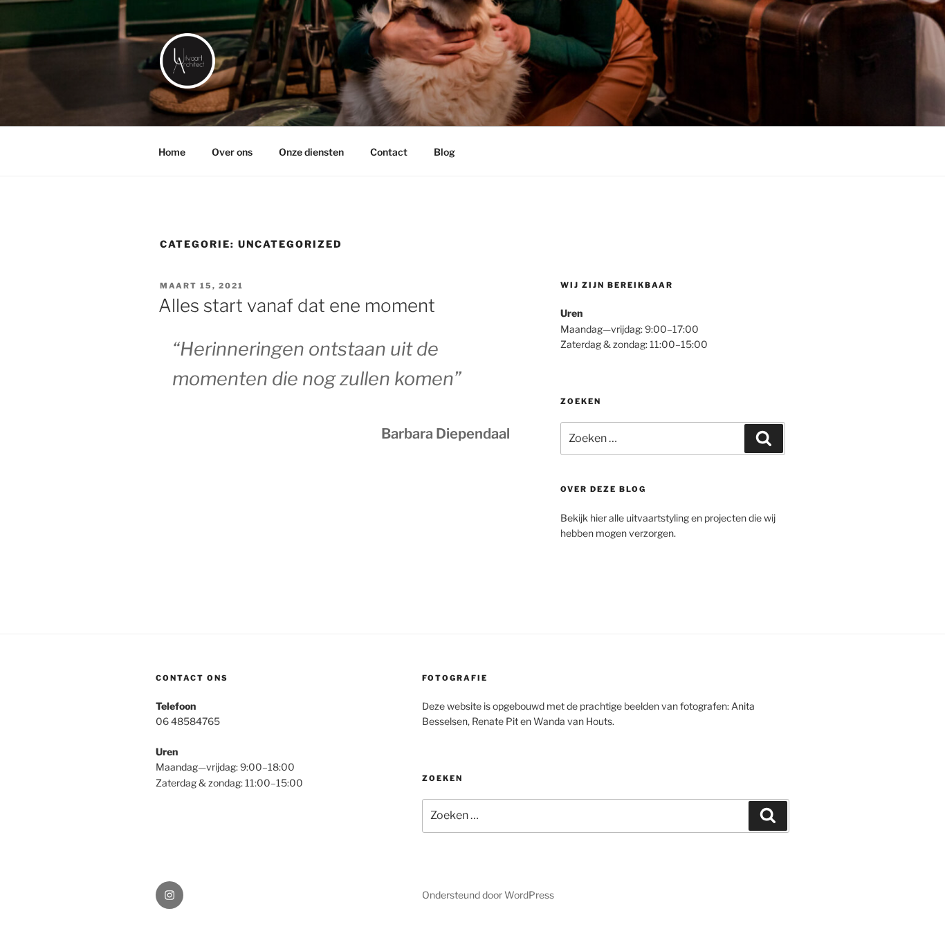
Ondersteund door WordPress (488, 895)
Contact (388, 152)
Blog (444, 152)
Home (171, 152)
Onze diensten (311, 152)
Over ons (232, 152)
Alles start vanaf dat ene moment (296, 305)
